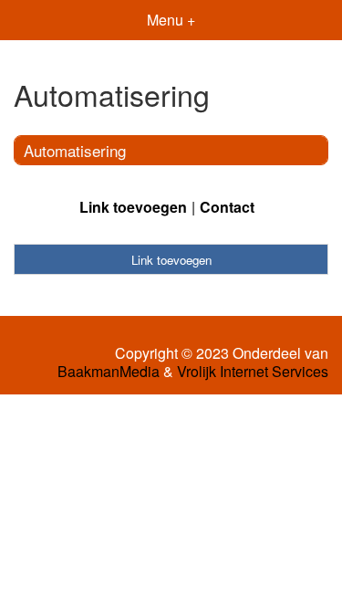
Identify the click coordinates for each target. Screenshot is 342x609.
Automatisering (75, 150)
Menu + (171, 19)
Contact (227, 206)
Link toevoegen (133, 206)
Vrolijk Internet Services (252, 371)
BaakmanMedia (108, 371)
